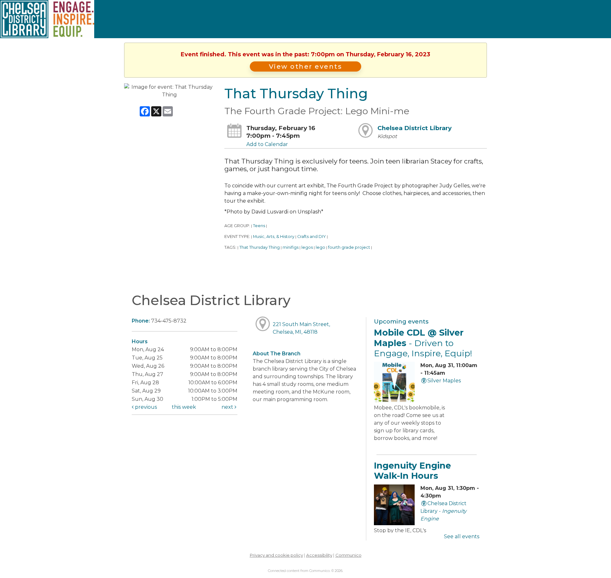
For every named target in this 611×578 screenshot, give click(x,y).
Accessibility (319, 555)
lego (320, 247)
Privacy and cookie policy (276, 555)
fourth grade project (349, 247)
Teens (259, 225)
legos (307, 247)
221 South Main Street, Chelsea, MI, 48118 (301, 328)
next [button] (228, 407)
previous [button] (145, 407)
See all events (461, 536)
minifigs (290, 247)
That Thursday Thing (259, 247)
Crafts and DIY (311, 236)
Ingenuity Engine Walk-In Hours (412, 470)
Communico (348, 555)
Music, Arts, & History (273, 236)
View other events (305, 66)
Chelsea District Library (414, 128)
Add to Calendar (267, 144)
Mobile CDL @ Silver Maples (423, 343)
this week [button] (184, 407)
